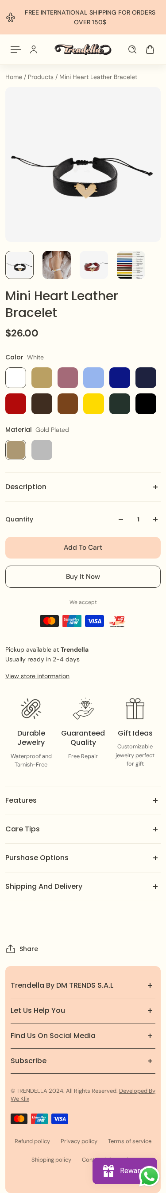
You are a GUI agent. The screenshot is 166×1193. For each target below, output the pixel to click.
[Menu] (16, 49)
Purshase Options (37, 858)
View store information (37, 676)
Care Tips (22, 829)
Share (28, 948)
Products (41, 77)
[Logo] (83, 50)
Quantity (19, 519)
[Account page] (33, 49)
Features (21, 800)
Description (25, 487)
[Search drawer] (132, 49)
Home (14, 77)
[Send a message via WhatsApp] (149, 1176)
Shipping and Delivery (43, 886)
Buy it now (83, 576)
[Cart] (150, 49)
